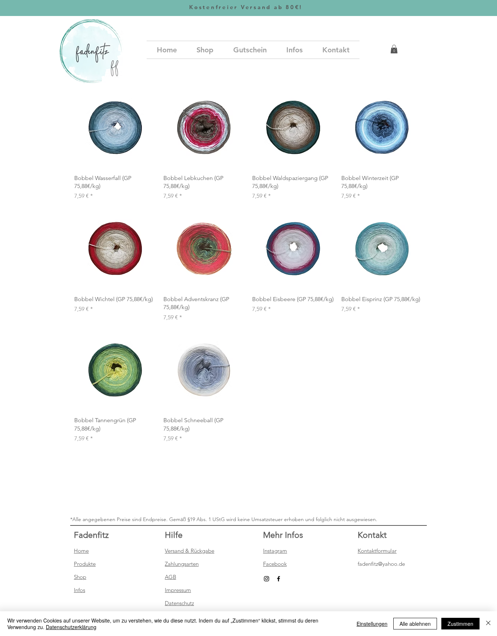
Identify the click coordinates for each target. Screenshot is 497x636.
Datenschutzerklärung (71, 627)
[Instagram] (266, 578)
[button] (394, 49)
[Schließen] (488, 623)
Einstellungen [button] (372, 623)
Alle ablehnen (415, 623)
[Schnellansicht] (115, 127)
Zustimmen (460, 623)
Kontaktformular (377, 550)
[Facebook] (278, 578)
